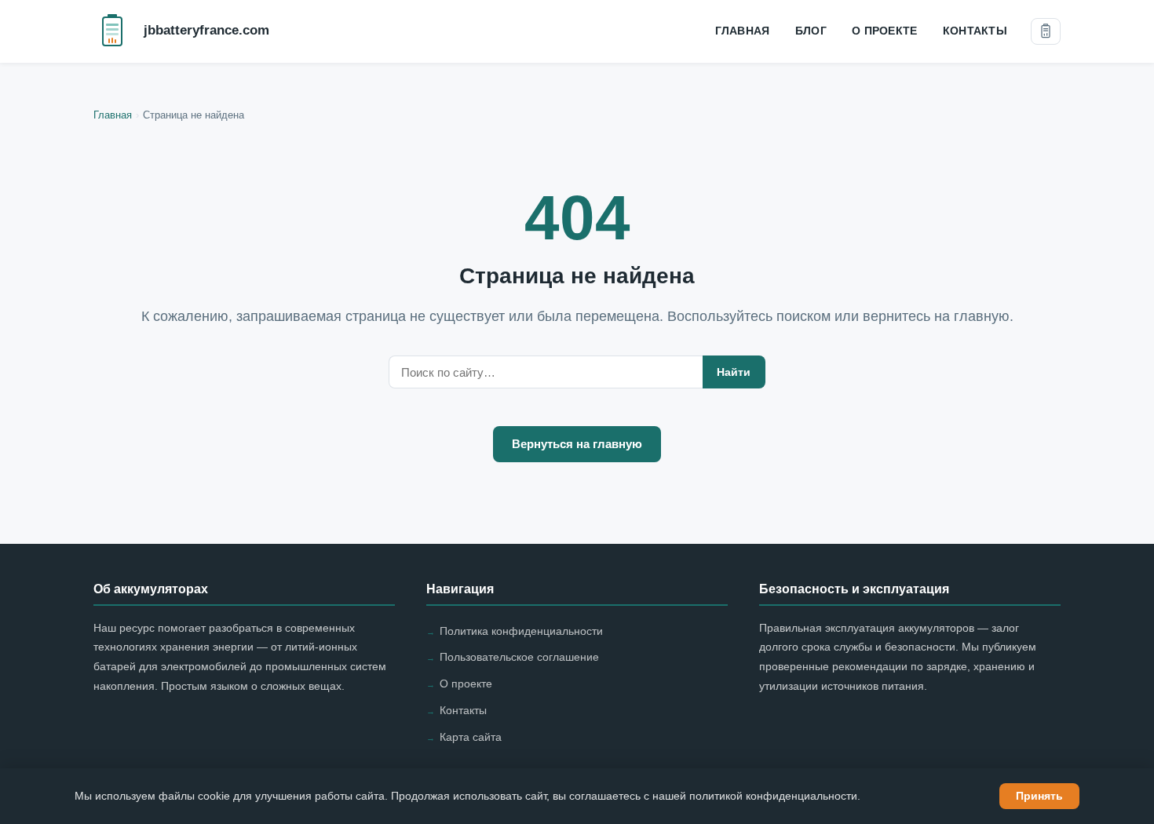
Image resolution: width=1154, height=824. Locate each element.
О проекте (885, 30)
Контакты (975, 30)
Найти (733, 372)
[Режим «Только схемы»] (1046, 31)
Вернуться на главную (577, 444)
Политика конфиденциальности (521, 631)
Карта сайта (471, 737)
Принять (1039, 795)
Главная (742, 30)
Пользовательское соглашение (519, 657)
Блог (811, 30)
